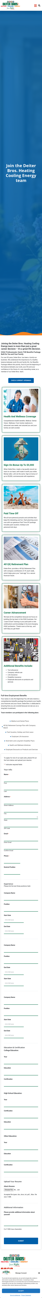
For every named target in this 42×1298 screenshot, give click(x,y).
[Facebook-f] (2, 1269)
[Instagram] (5, 1269)
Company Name (9, 893)
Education (7, 1068)
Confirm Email (8, 850)
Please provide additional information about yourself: (19, 1213)
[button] (39, 1273)
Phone (6, 856)
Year (5, 1057)
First (5, 783)
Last (5, 791)
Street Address (9, 805)
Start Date (7, 915)
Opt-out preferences (15, 1295)
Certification (8, 1079)
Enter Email (7, 842)
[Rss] (11, 1269)
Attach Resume (9, 1186)
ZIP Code (7, 828)
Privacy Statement (26, 1295)
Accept (21, 1291)
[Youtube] (8, 1269)
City (5, 813)
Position (7, 904)
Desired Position (9, 867)
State (5, 820)
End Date (7, 926)
